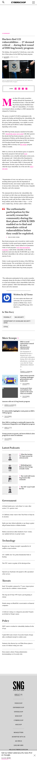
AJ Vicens (6, 57)
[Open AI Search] (5, 2)
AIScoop (18, 724)
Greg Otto (8, 427)
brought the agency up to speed (14, 134)
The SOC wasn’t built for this (27, 488)
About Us (18, 694)
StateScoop (18, 712)
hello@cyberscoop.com (18, 749)
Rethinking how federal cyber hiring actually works (25, 467)
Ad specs (18, 741)
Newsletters (18, 732)
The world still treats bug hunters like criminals (27, 478)
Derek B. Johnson (26, 371)
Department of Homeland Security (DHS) (17, 322)
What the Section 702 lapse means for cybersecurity (26, 456)
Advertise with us (18, 737)
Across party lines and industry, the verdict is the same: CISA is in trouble (26, 390)
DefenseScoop (18, 707)
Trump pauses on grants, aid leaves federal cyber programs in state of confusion (18, 434)
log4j (25, 154)
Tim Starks (26, 383)
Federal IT (7, 317)
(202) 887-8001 (18, 745)
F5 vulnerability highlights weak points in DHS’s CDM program (18, 412)
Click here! (6, 758)
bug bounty (23, 144)
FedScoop (18, 703)
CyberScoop (18, 720)
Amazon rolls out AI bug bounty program (16, 401)
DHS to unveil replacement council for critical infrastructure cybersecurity (27, 345)
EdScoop (18, 716)
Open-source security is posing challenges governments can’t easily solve (27, 378)
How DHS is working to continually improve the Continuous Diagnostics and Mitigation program (18, 423)
